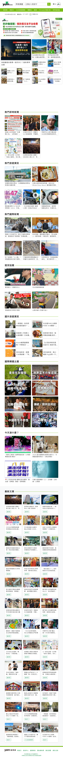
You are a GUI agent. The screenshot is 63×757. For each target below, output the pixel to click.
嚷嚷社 (30, 10)
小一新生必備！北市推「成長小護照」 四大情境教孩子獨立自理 (50, 653)
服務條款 (33, 750)
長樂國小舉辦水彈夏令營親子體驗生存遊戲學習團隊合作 (31, 653)
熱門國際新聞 (12, 214)
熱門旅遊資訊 (12, 163)
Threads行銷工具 (45, 10)
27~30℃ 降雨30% (30, 14)
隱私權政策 (40, 750)
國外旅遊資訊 (12, 316)
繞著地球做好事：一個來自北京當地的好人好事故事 (49, 508)
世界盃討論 (56, 10)
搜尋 (35, 10)
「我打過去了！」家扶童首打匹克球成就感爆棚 (49, 570)
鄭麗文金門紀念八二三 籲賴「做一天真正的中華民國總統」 (31, 674)
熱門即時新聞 (12, 112)
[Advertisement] (31, 98)
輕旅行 (12, 10)
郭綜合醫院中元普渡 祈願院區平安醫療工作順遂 (31, 550)
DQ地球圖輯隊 (20, 10)
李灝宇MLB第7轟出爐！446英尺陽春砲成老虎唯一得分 (49, 632)
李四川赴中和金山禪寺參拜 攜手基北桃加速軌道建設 (31, 570)
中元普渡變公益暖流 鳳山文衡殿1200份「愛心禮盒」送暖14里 (31, 529)
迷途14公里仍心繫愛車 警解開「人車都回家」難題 (50, 529)
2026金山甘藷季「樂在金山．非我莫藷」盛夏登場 (13, 653)
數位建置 (48, 750)
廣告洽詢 (55, 750)
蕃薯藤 (7, 4)
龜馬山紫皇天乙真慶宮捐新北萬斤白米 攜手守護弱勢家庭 (31, 695)
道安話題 (9, 265)
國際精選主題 (12, 361)
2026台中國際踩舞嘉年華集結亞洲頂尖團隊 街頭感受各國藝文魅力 (13, 529)
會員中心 (26, 750)
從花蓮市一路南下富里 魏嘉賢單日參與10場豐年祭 (50, 695)
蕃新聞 (5, 10)
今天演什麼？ (12, 432)
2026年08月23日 (10, 14)
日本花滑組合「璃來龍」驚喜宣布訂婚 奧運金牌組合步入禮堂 (13, 674)
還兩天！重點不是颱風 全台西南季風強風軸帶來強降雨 (13, 632)
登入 (54, 4)
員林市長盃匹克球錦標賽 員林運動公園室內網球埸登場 (31, 591)
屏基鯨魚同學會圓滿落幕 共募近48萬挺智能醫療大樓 (50, 674)
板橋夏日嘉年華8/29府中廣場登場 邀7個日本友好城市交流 (13, 695)
